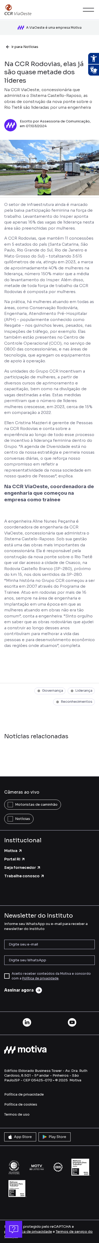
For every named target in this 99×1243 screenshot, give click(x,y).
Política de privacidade (40, 978)
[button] (87, 10)
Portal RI (12, 859)
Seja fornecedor (20, 867)
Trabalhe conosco (22, 876)
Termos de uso (17, 1114)
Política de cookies (20, 1104)
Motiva (10, 851)
